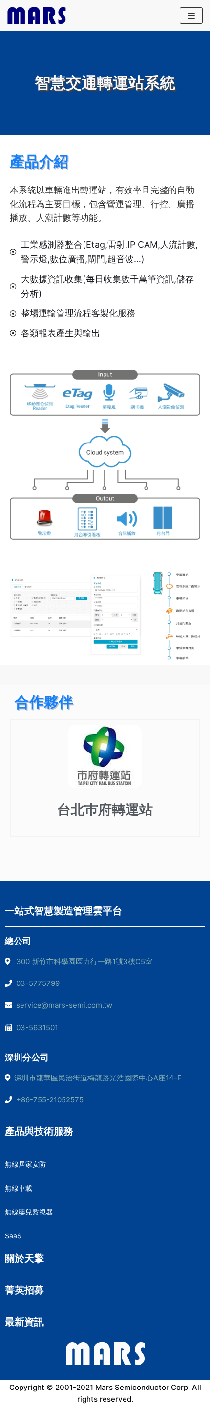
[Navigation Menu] (191, 15)
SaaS (13, 1236)
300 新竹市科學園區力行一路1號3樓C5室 (84, 961)
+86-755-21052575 (50, 1099)
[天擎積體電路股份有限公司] (36, 15)
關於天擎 (24, 1258)
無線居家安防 (25, 1164)
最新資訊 (24, 1322)
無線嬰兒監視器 (29, 1212)
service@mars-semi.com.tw (64, 1005)
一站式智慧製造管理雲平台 (63, 911)
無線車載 (18, 1188)
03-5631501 (35, 1027)
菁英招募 (24, 1290)
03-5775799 (36, 983)
